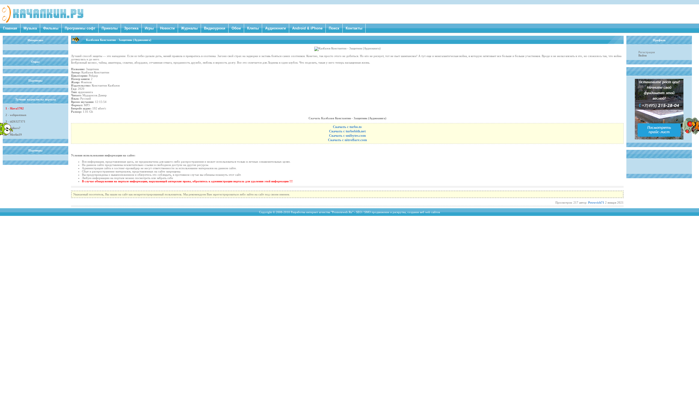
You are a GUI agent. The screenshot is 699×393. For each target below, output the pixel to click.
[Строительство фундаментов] (659, 138)
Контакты (354, 28)
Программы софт (80, 28)
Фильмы (50, 28)
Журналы (189, 28)
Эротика (131, 28)
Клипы (253, 28)
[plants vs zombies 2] (691, 133)
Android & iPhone (307, 28)
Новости (167, 28)
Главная (10, 28)
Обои (236, 28)
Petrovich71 (596, 202)
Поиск (334, 28)
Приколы (110, 28)
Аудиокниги (275, 28)
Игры (149, 28)
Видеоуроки (214, 28)
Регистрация (646, 52)
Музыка (30, 28)
